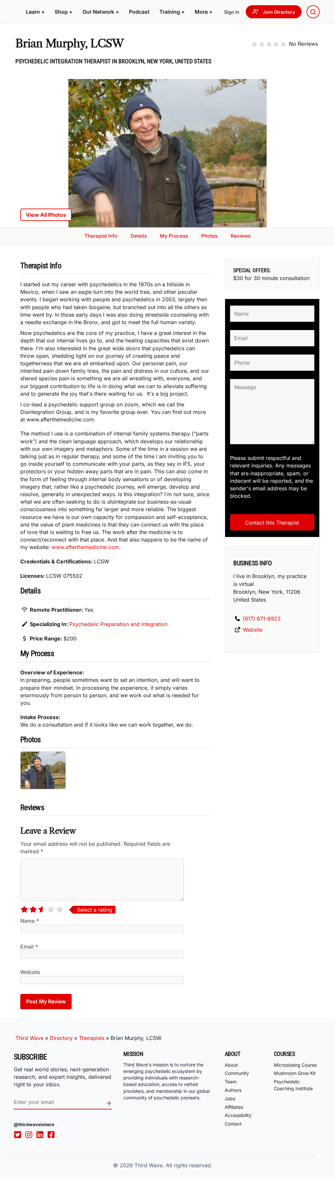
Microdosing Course (295, 1064)
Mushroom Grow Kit (295, 1073)
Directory (61, 1038)
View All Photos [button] (46, 215)
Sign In (231, 12)
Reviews (241, 236)
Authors (233, 1090)
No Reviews (303, 43)
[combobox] (313, 11)
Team (231, 1081)
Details (139, 236)
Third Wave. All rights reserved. (173, 1165)
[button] (35, 11)
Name (29, 921)
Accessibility (238, 1115)
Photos (209, 236)
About (231, 1064)
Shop (64, 11)
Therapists (91, 1038)
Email (29, 946)
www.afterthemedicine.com (85, 547)
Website (30, 972)
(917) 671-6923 (262, 618)
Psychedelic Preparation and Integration (118, 624)
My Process (174, 236)
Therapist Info (100, 236)
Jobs (230, 1098)
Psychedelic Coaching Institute (293, 1085)
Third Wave (29, 1038)
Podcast (139, 11)
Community (237, 1073)
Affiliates (234, 1106)
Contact (233, 1123)
